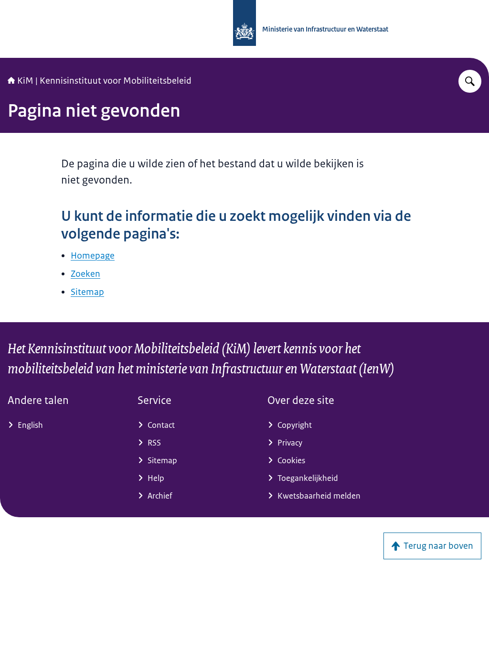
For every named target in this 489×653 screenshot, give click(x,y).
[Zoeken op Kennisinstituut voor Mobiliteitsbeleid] (469, 81)
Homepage (93, 255)
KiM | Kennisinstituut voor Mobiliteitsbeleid (104, 81)
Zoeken (85, 274)
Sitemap (87, 292)
